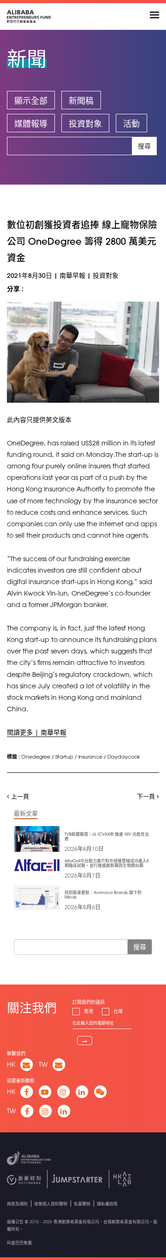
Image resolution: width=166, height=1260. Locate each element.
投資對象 (85, 123)
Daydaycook (123, 756)
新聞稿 (81, 101)
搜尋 (144, 146)
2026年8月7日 (83, 875)
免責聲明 (82, 1204)
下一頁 (147, 796)
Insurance (90, 756)
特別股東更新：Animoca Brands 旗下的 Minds (103, 894)
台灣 (118, 1011)
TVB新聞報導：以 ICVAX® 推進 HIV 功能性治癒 (107, 836)
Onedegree (35, 756)
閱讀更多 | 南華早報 (36, 732)
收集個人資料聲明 (50, 1204)
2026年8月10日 (84, 848)
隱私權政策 (107, 1204)
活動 (131, 123)
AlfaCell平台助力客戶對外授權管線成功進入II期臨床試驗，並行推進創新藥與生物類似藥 (106, 863)
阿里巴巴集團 (19, 1243)
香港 (88, 1011)
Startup (64, 756)
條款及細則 (17, 1204)
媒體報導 (30, 123)
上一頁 (19, 796)
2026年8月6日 (83, 907)
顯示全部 (30, 101)
